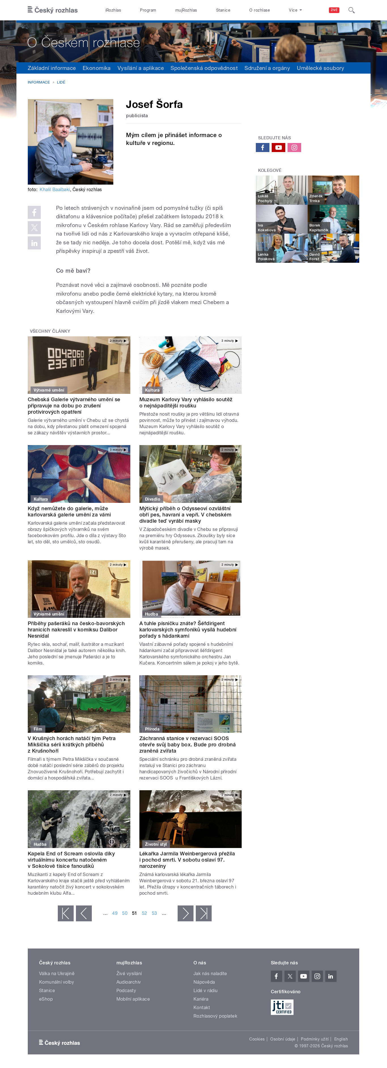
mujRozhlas (186, 10)
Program (148, 10)
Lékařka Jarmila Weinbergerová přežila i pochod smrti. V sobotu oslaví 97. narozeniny (187, 860)
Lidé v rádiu (206, 990)
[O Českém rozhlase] (193, 41)
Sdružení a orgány (267, 68)
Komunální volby (56, 982)
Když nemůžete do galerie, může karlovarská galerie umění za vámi (69, 511)
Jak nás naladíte (210, 973)
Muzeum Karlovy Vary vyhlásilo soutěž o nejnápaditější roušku (186, 402)
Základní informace (52, 68)
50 (124, 913)
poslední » (204, 913)
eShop (46, 999)
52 (144, 913)
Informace (39, 82)
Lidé (61, 82)
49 (115, 913)
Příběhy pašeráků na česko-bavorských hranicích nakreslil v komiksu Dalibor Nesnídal (76, 629)
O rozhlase (259, 10)
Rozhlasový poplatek (215, 1016)
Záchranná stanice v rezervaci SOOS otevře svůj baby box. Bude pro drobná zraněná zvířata (187, 744)
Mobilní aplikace (133, 999)
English (341, 1039)
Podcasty (126, 990)
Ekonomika (97, 68)
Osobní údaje (282, 1039)
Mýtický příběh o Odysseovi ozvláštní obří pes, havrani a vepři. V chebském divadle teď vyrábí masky (185, 514)
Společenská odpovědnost (204, 68)
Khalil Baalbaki (55, 189)
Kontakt (202, 1007)
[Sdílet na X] (34, 227)
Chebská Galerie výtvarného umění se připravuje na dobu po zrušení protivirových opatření (74, 405)
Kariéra (201, 999)
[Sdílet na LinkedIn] (34, 242)
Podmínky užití (315, 1039)
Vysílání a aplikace (141, 68)
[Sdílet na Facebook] (34, 212)
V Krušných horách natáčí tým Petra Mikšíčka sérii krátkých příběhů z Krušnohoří (72, 744)
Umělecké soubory (320, 68)
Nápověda (204, 982)
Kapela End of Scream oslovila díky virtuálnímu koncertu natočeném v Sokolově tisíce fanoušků (71, 860)
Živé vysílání (129, 973)
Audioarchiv (128, 982)
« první (66, 913)
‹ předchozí (84, 913)
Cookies (257, 1039)
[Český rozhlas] (53, 10)
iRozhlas (113, 10)
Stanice (223, 10)
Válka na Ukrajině (57, 973)
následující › (186, 913)
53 (154, 913)
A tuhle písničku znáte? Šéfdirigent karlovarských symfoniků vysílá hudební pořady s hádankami (188, 629)
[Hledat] (351, 10)
